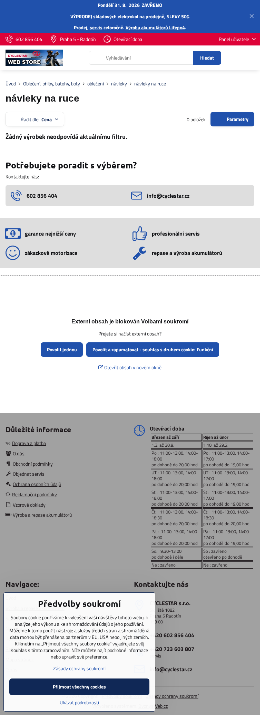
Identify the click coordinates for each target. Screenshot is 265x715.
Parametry (237, 119)
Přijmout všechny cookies (79, 686)
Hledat (207, 57)
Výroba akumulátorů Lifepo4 (155, 27)
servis (96, 27)
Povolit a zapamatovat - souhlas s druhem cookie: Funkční (152, 349)
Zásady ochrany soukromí (172, 696)
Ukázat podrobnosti (79, 702)
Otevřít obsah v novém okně (132, 367)
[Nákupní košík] (235, 58)
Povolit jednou (62, 349)
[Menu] (251, 58)
